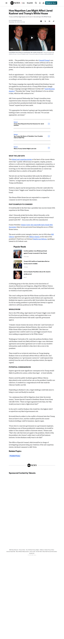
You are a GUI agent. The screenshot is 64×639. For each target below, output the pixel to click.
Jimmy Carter (25, 225)
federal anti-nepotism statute (22, 159)
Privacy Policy (22, 550)
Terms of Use (32, 551)
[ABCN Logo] (15, 3)
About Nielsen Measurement (22, 551)
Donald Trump (44, 60)
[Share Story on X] (45, 21)
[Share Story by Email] (49, 21)
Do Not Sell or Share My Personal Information (46, 551)
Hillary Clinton (34, 236)
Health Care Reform (40, 239)
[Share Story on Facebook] (41, 21)
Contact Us (31, 553)
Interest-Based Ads (10, 551)
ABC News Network (13, 550)
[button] (6, 3)
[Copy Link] (53, 21)
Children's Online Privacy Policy (47, 550)
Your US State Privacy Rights (32, 550)
